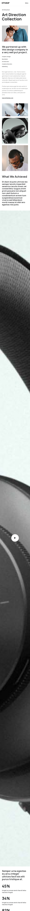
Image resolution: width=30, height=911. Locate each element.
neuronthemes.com (7, 98)
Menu (26, 3)
